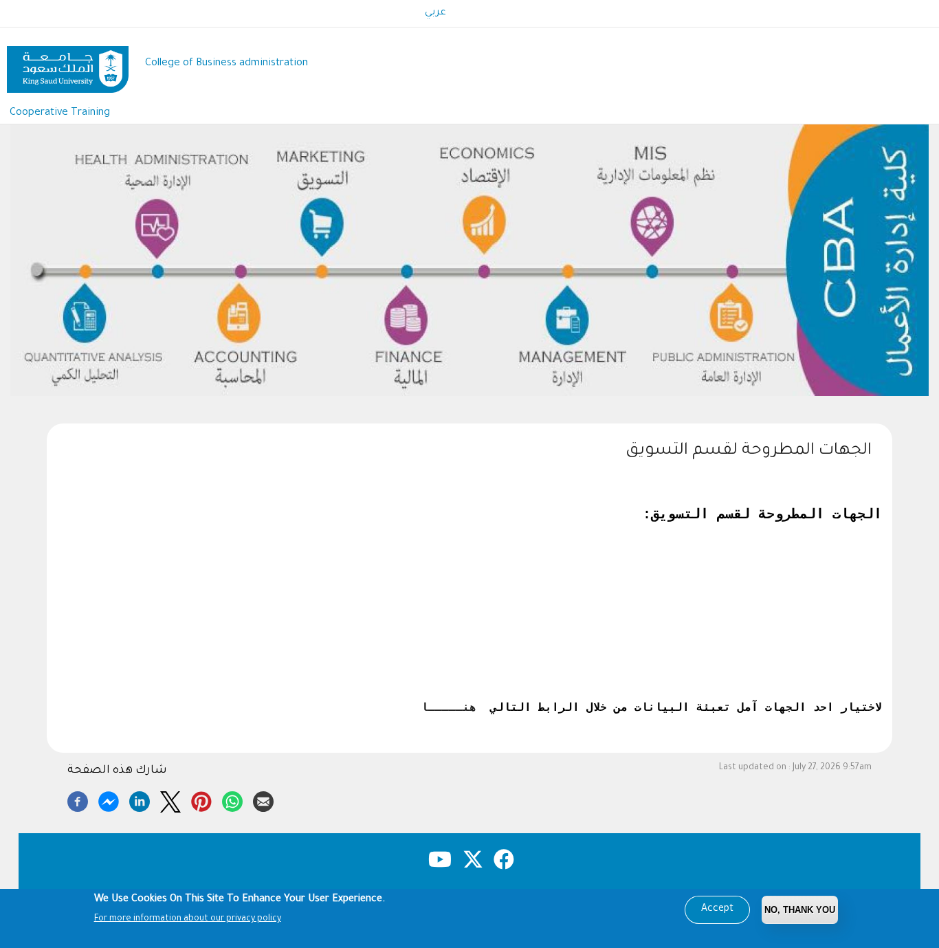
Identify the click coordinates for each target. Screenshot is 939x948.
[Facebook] (77, 799)
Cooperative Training (60, 113)
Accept (717, 909)
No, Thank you (799, 910)
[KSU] (67, 64)
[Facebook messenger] (108, 799)
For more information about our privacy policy (187, 919)
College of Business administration (226, 63)
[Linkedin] (139, 799)
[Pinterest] (201, 799)
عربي (435, 13)
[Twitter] (170, 799)
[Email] (263, 799)
